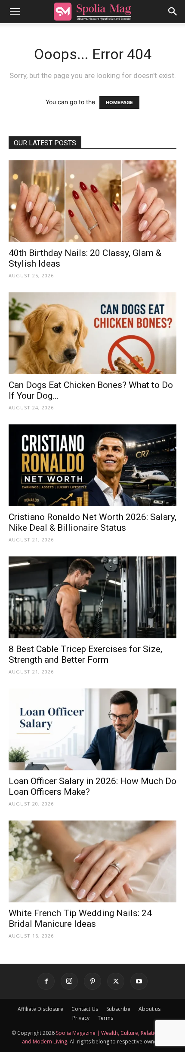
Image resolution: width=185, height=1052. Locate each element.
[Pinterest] (92, 981)
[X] (115, 981)
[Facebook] (46, 981)
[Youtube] (139, 981)
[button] (14, 11)
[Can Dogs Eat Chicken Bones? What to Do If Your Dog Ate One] (92, 333)
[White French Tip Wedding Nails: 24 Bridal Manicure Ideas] (92, 861)
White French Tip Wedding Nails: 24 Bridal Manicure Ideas (80, 918)
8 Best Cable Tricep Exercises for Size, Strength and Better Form (85, 654)
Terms (105, 1018)
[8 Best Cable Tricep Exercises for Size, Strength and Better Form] (92, 597)
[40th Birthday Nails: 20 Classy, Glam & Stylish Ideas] (92, 201)
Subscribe (118, 1009)
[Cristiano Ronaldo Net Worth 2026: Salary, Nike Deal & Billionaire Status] (92, 465)
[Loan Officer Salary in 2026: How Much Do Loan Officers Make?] (92, 729)
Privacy (80, 1018)
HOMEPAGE (119, 102)
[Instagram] (69, 981)
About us (149, 1009)
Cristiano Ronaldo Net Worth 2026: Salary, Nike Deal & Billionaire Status (92, 522)
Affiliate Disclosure (40, 1009)
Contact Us (84, 1009)
